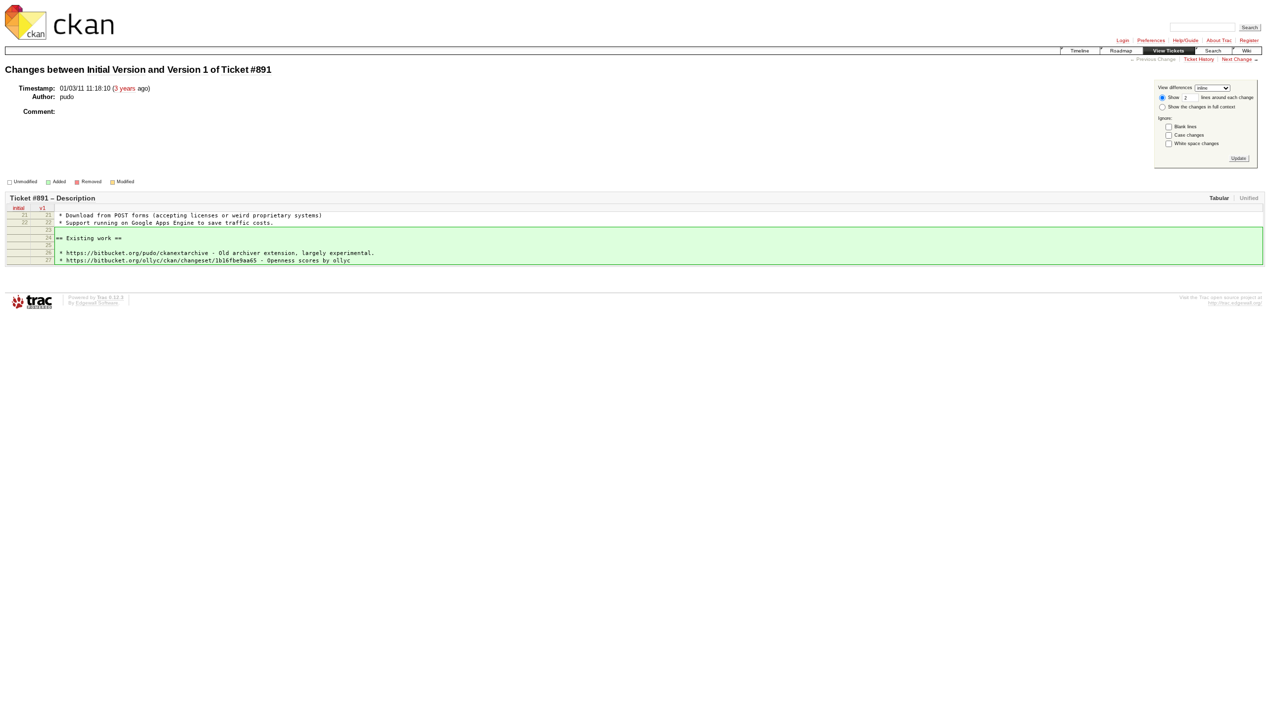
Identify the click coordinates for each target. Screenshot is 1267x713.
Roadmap (1121, 50)
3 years (125, 88)
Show (1173, 97)
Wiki (1246, 50)
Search (1213, 50)
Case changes (1189, 135)
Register (1249, 40)
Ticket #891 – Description (53, 198)
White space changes (1196, 143)
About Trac (1219, 40)
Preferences (1151, 40)
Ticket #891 (246, 69)
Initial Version (116, 69)
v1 (43, 208)
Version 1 (187, 69)
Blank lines (1185, 126)
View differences (1175, 88)
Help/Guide (1186, 40)
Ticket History (1199, 59)
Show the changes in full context (1201, 106)
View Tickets (1168, 50)
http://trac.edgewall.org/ (1235, 303)
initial (18, 208)
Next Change (1237, 59)
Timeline (1080, 50)
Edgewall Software (97, 303)
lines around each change (1227, 97)
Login (1123, 40)
